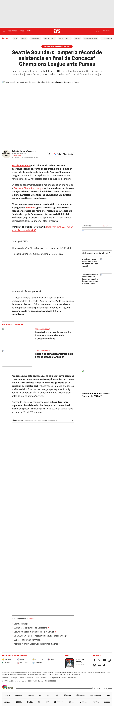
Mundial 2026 (35, 38)
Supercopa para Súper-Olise (27, 639)
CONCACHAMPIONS (42, 329)
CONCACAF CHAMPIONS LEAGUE (57, 46)
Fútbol (21, 31)
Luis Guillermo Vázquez (23, 151)
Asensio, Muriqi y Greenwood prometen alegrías (36, 643)
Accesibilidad (72, 678)
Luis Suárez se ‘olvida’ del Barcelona (30, 627)
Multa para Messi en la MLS (96, 253)
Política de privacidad (26, 678)
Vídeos (30, 31)
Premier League (49, 38)
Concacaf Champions (33, 420)
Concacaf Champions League (28, 188)
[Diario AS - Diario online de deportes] (57, 31)
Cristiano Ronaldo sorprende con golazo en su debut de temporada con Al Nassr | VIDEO (90, 279)
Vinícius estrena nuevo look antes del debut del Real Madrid (90, 262)
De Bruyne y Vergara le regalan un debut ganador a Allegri (40, 635)
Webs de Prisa (102, 688)
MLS (15, 38)
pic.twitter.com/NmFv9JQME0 (55, 248)
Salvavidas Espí (21, 623)
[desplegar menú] (3, 31)
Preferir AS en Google (65, 154)
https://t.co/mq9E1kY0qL (27, 248)
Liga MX (23, 38)
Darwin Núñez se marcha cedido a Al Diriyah (34, 631)
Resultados (12, 31)
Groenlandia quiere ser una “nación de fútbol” (96, 395)
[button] (49, 154)
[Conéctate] (97, 31)
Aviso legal (14, 678)
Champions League (90, 38)
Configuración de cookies (58, 678)
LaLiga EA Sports (64, 38)
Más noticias (106, 226)
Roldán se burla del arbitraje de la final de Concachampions (54, 355)
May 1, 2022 (57, 254)
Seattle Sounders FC (51, 420)
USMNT (77, 38)
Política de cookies (41, 678)
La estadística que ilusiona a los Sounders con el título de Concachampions (53, 335)
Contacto (5, 678)
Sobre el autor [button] (16, 155)
